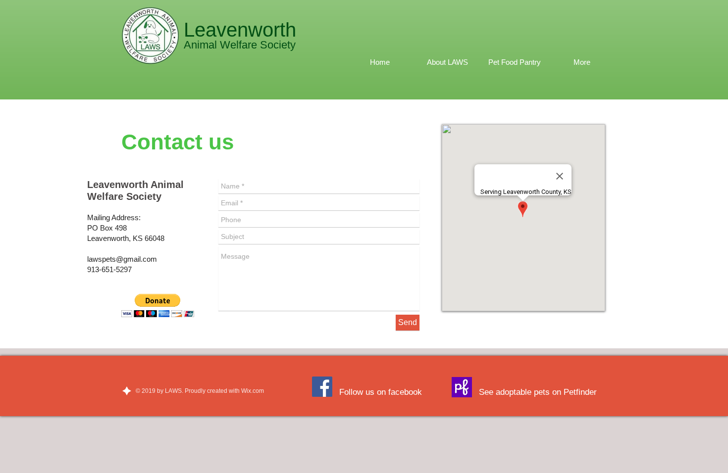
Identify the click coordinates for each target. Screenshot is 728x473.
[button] (157, 305)
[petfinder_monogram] (462, 387)
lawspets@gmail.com (122, 259)
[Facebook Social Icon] (322, 387)
